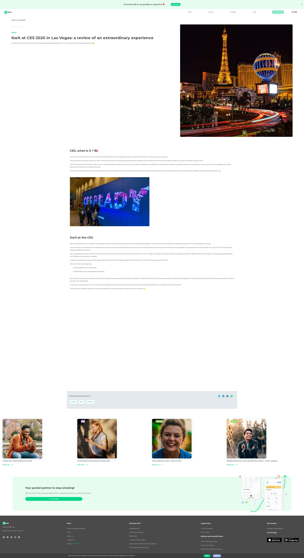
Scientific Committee (207, 545)
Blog (254, 12)
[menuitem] (40, 442)
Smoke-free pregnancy (136, 532)
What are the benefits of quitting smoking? (143, 543)
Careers (69, 543)
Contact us (70, 540)
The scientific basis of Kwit (209, 541)
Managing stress (134, 528)
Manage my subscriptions (275, 528)
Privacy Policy (205, 532)
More (217, 555)
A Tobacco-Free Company (137, 540)
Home (190, 12)
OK (207, 555)
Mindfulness (133, 536)
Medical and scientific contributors (212, 549)
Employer (233, 12)
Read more (6, 464)
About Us (70, 536)
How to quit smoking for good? (139, 547)
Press (68, 532)
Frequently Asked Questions (76, 528)
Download (277, 12)
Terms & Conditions (207, 528)
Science (210, 12)
